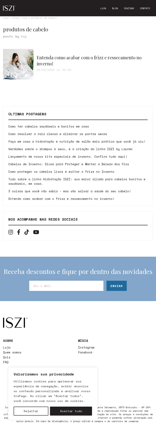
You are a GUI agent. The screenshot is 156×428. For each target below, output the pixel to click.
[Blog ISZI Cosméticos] (9, 8)
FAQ (6, 362)
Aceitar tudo (71, 411)
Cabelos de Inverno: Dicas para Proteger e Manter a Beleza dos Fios (68, 164)
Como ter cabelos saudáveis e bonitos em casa (48, 126)
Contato (145, 8)
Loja (103, 8)
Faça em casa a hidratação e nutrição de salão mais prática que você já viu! (76, 141)
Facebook (85, 352)
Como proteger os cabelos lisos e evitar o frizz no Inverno (61, 171)
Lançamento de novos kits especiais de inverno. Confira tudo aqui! (67, 156)
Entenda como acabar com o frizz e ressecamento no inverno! (61, 198)
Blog (115, 8)
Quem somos (12, 352)
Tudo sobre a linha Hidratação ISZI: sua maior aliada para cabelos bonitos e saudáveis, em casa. (76, 181)
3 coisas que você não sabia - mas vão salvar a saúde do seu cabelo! (69, 191)
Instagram (86, 347)
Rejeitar (31, 411)
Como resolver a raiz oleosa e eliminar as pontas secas (57, 134)
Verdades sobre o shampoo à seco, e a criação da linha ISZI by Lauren (70, 149)
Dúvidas (129, 8)
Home (6, 18)
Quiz (6, 357)
